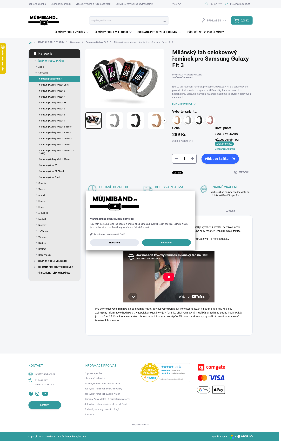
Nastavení (114, 242)
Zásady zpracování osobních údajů (109, 234)
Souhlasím (166, 242)
